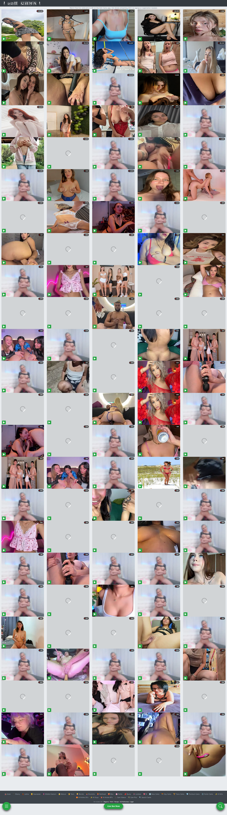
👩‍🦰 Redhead (101, 794)
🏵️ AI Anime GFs (82, 797)
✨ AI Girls (219, 794)
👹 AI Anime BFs (107, 797)
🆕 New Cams (154, 794)
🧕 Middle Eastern (49, 794)
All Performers (124, 802)
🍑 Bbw (111, 794)
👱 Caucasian (36, 794)
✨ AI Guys (94, 797)
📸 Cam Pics (132, 797)
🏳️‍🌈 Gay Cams (166, 794)
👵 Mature (62, 794)
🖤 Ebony (16, 794)
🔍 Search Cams (145, 797)
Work (111, 802)
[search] (220, 806)
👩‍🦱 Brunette (90, 794)
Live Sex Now (113, 806)
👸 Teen (71, 794)
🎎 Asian (7, 794)
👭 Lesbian (137, 794)
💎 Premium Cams (193, 794)
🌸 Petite (119, 794)
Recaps (116, 802)
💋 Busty (127, 794)
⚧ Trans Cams (178, 794)
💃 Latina (25, 794)
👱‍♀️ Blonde (80, 794)
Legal (131, 802)
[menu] (6, 806)
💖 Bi (145, 794)
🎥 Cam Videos (120, 797)
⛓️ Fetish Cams (207, 794)
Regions (106, 802)
